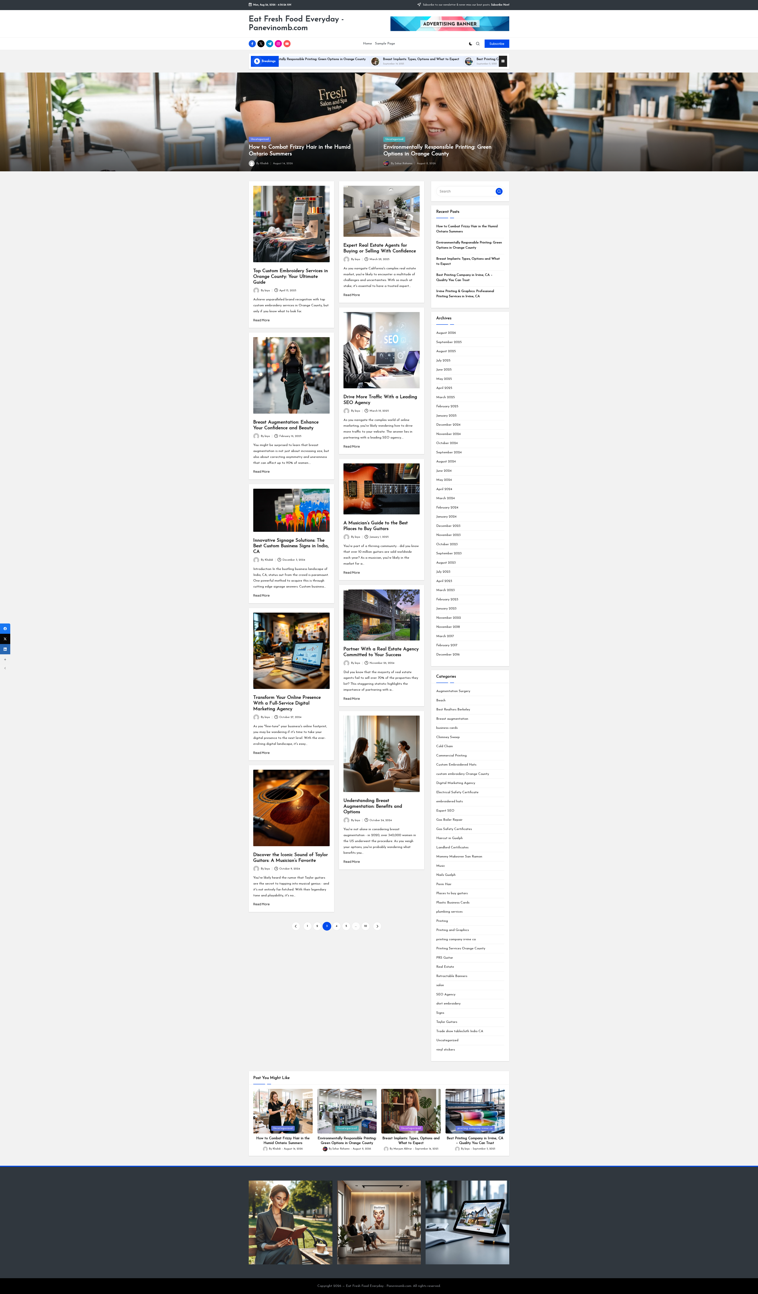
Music (440, 866)
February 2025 (447, 406)
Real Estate (445, 967)
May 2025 (444, 379)
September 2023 (449, 553)
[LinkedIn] (5, 649)
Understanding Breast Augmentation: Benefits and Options (372, 806)
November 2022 (448, 618)
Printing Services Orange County (460, 948)
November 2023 (448, 535)
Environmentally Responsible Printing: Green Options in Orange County (469, 245)
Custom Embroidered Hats (456, 764)
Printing (442, 921)
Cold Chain (444, 746)
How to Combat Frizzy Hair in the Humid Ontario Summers (467, 229)
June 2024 (444, 471)
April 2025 (444, 388)
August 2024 (446, 461)
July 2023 (443, 571)
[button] (497, 44)
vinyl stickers (445, 1049)
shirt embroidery (448, 1003)
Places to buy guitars (452, 893)
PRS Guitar (444, 957)
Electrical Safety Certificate (457, 792)
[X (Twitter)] (5, 639)
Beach (441, 700)
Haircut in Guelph (449, 838)
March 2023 (445, 590)
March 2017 (445, 636)
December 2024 (448, 424)
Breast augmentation (452, 719)
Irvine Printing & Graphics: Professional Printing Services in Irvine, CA (484, 59)
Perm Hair (443, 884)
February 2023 (447, 599)
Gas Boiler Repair (449, 819)
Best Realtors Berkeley (453, 709)
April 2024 (444, 489)
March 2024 (445, 498)
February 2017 (446, 645)
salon (440, 985)
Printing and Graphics (452, 930)
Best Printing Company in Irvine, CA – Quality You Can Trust (373, 59)
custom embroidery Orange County (462, 774)
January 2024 (446, 516)
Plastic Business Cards (452, 902)
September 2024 (449, 452)
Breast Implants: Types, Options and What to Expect (468, 261)
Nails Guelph (446, 875)
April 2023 (444, 581)
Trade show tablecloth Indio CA (459, 1031)
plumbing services (449, 911)
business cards (447, 728)
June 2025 (444, 369)
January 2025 (446, 415)
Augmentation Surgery (453, 691)
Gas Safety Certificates (454, 829)
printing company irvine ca (456, 939)
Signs (440, 1013)
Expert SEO (445, 810)
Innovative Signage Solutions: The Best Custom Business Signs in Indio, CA (291, 546)
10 (365, 926)
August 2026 (446, 333)
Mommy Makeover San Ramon (459, 856)
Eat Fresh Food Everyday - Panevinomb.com (296, 23)
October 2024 (447, 443)
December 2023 (448, 526)
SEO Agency (445, 994)
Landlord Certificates (452, 847)
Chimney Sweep (448, 737)
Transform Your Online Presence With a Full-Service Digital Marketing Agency (287, 703)
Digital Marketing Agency (455, 783)
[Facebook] (5, 628)
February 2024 (447, 507)
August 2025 (446, 351)
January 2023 (446, 608)
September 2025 (449, 342)
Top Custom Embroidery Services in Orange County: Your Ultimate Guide (290, 277)
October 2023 (447, 544)
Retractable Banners (451, 976)
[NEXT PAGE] (377, 926)
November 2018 (448, 627)
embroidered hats (449, 801)
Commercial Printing (451, 755)
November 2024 (448, 434)
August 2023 (446, 562)
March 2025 (445, 397)
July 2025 (443, 360)
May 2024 (444, 480)
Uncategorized (260, 139)
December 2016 (448, 654)
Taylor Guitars (446, 1022)
